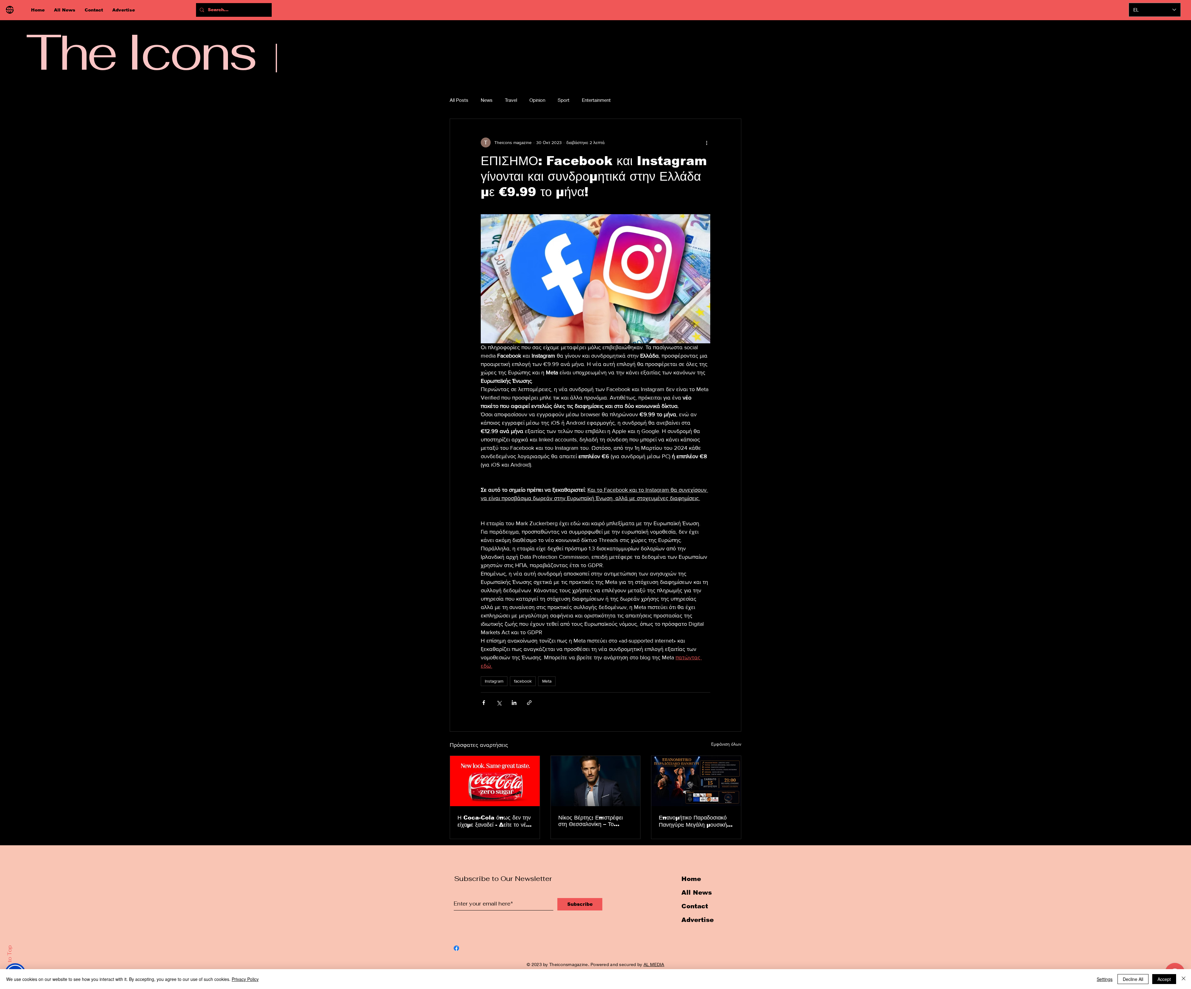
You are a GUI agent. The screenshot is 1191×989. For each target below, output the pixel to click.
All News (696, 892)
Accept (1164, 979)
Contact (694, 906)
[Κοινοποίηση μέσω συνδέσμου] (529, 703)
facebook (523, 681)
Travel (511, 100)
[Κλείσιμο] (1183, 979)
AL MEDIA (654, 964)
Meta (546, 681)
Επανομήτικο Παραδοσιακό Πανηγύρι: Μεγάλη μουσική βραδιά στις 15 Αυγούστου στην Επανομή (693, 821)
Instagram (494, 681)
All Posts (459, 100)
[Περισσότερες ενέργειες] (706, 142)
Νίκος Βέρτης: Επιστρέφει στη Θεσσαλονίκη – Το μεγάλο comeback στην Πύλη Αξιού (590, 821)
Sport (563, 100)
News (487, 100)
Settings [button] (1105, 979)
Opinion (537, 100)
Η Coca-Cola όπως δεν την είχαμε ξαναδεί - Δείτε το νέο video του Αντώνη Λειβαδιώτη (494, 821)
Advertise (697, 919)
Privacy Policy (245, 979)
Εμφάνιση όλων (726, 744)
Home (691, 878)
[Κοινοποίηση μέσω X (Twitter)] (499, 703)
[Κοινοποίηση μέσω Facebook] (484, 703)
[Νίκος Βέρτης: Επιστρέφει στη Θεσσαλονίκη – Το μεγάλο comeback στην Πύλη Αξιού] (595, 781)
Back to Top (9, 961)
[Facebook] (456, 948)
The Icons (140, 52)
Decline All (1133, 979)
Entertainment (596, 100)
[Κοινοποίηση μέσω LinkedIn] (514, 703)
